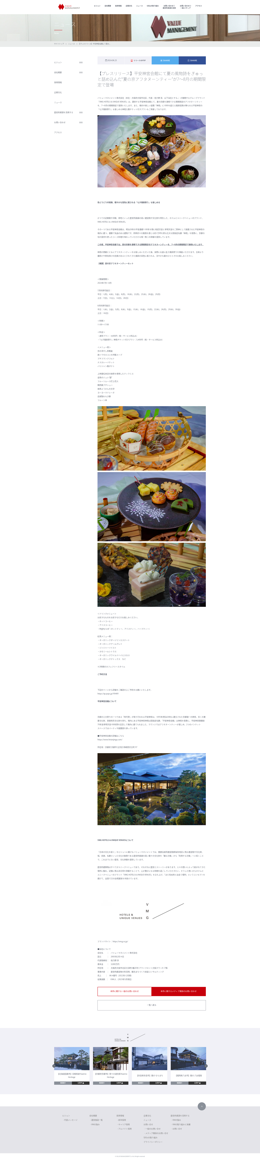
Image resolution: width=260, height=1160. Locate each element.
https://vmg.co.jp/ (120, 942)
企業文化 (129, 6)
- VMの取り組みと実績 (180, 1125)
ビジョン (97, 6)
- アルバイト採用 (124, 1129)
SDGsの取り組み (153, 6)
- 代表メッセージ (70, 1120)
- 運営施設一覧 (96, 1120)
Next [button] (206, 1066)
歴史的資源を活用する (63, 113)
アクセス (198, 6)
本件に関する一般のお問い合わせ (124, 991)
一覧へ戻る (151, 1005)
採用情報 (118, 6)
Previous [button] (54, 1066)
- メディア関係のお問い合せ (156, 1133)
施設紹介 (63, 1083)
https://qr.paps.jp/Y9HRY (108, 694)
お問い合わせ (60, 123)
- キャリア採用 (123, 1125)
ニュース (139, 6)
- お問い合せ (176, 1129)
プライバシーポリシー (153, 1142)
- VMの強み (95, 1125)
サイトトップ (59, 44)
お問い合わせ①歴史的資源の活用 (169, 7)
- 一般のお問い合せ (152, 1129)
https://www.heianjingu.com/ (110, 740)
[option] (72, 1066)
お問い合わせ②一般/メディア (185, 7)
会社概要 (108, 6)
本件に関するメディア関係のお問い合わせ (179, 991)
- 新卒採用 (121, 1120)
